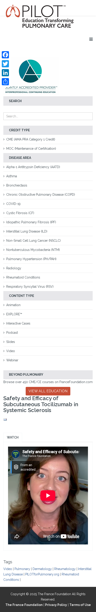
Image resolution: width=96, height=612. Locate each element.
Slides (10, 342)
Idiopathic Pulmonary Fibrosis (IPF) (31, 222)
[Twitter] (5, 63)
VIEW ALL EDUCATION (48, 391)
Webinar (12, 360)
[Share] (5, 81)
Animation (13, 305)
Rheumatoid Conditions (23, 277)
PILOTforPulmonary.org (42, 574)
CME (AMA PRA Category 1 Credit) (30, 139)
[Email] (48, 419)
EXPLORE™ (14, 314)
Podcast (12, 332)
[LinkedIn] (5, 72)
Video (10, 351)
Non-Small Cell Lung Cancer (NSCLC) (33, 240)
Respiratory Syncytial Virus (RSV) (30, 286)
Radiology (13, 268)
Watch (13, 437)
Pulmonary (22, 569)
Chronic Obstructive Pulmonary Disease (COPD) (40, 194)
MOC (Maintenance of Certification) (31, 148)
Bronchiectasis (16, 185)
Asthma (11, 176)
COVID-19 (13, 204)
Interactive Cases (18, 323)
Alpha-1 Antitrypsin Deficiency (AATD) (33, 167)
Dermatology (42, 569)
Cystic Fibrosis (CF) (20, 213)
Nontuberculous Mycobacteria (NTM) (33, 250)
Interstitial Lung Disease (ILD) (26, 231)
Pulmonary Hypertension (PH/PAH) (31, 259)
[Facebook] (5, 54)
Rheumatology (65, 569)
